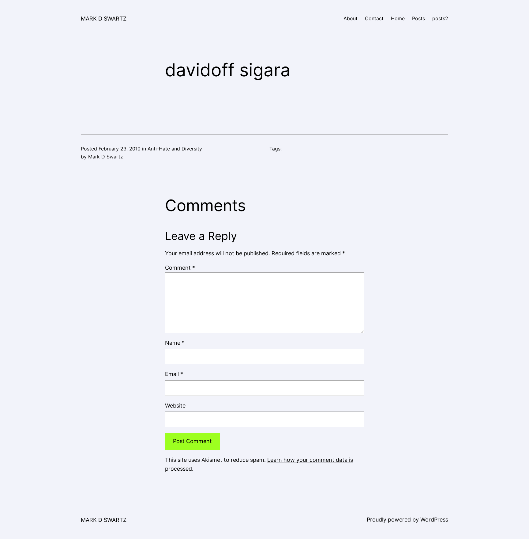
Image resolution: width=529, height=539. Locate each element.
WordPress (434, 519)
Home (398, 18)
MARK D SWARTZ (103, 18)
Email (174, 374)
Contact (374, 18)
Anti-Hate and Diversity (175, 149)
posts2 (440, 18)
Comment (180, 267)
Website (175, 405)
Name (175, 343)
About (350, 18)
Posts (418, 18)
